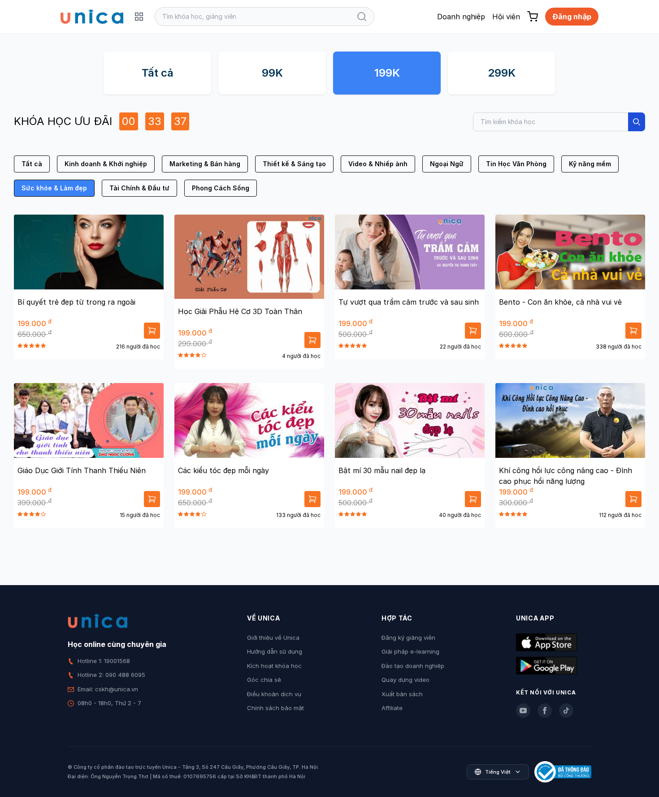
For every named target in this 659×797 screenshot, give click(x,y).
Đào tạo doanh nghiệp (413, 665)
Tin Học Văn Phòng (516, 164)
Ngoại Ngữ (447, 164)
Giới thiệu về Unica (273, 637)
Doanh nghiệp (461, 16)
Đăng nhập (571, 16)
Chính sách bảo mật (275, 707)
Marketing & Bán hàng (204, 164)
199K (387, 72)
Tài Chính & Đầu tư (139, 188)
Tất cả (157, 72)
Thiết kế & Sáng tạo (294, 164)
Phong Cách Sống (220, 188)
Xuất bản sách (402, 694)
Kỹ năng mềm (590, 164)
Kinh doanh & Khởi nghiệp (106, 164)
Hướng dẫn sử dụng (274, 651)
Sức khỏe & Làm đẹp (54, 188)
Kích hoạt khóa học (274, 665)
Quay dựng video (405, 679)
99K (272, 72)
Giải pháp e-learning (410, 651)
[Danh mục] (138, 16)
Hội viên (506, 16)
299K (502, 72)
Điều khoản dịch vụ (274, 694)
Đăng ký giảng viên (408, 637)
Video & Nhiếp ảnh (378, 164)
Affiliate (392, 707)
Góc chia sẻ (264, 679)
